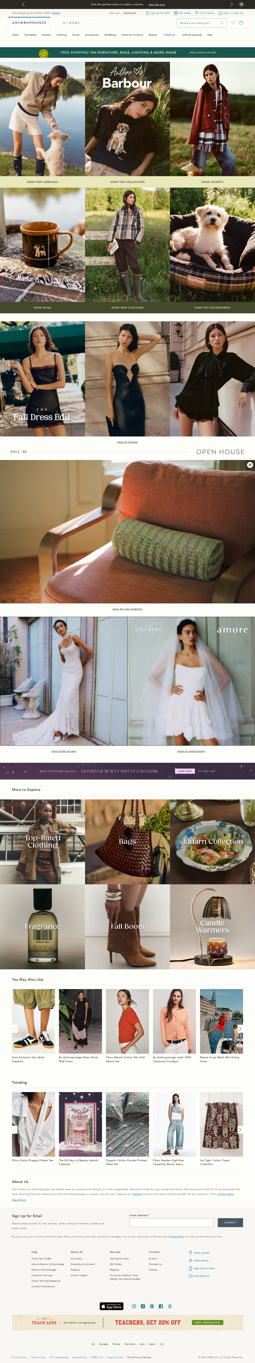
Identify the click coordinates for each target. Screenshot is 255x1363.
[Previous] (15, 1028)
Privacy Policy (177, 1236)
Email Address (138, 1215)
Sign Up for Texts (204, 1268)
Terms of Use (38, 1357)
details (56, 13)
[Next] (239, 1028)
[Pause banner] (241, 4)
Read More (19, 1200)
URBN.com (97, 1357)
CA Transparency (59, 1357)
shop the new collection (128, 609)
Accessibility (80, 1357)
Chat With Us (201, 1276)
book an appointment (191, 751)
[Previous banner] (23, 4)
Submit (230, 1222)
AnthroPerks (201, 1260)
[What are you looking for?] (222, 23)
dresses (137, 1194)
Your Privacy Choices (139, 1357)
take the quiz (157, 4)
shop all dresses (127, 442)
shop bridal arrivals (64, 751)
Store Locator (202, 1252)
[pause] (250, 465)
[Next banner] (231, 4)
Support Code (115, 1357)
